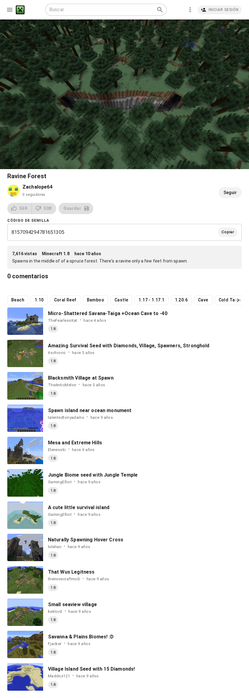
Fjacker (55, 643)
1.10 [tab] (39, 299)
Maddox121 (59, 676)
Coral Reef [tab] (65, 299)
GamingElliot (60, 482)
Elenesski (57, 449)
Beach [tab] (17, 299)
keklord (55, 611)
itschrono (57, 352)
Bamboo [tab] (95, 299)
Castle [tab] (121, 299)
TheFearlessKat (62, 320)
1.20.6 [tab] (181, 299)
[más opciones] (190, 10)
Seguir (230, 192)
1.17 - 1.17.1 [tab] (151, 299)
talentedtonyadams (66, 417)
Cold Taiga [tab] (230, 299)
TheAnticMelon (62, 385)
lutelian (54, 546)
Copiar (227, 232)
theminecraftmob (64, 579)
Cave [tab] (203, 299)
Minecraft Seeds (20, 9)
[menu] (10, 10)
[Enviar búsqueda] (160, 10)
